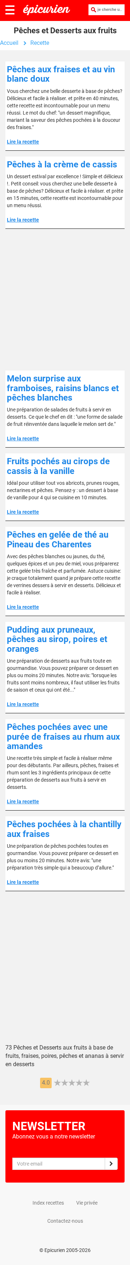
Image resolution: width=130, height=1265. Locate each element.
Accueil (9, 42)
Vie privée (87, 1203)
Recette (39, 42)
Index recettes (48, 1203)
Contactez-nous (65, 1221)
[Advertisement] (65, 300)
